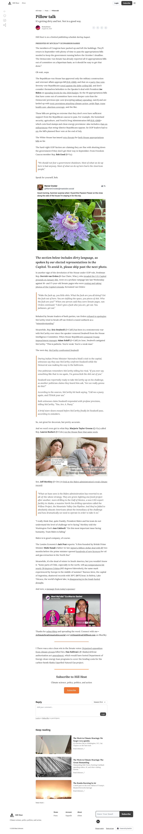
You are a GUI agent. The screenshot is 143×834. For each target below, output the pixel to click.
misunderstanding (44, 323)
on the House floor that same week (81, 432)
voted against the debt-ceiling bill (76, 85)
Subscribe (126, 3)
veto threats (68, 137)
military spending (83, 100)
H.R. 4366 (71, 82)
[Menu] (134, 2)
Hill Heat (38, 11)
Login (117, 3)
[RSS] (98, 821)
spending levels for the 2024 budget (62, 92)
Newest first (98, 702)
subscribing (51, 631)
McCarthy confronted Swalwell (63, 350)
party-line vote (97, 82)
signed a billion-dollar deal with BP (86, 548)
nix (37, 131)
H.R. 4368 (95, 120)
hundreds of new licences (88, 551)
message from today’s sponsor (60, 589)
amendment (58, 655)
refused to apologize (96, 316)
